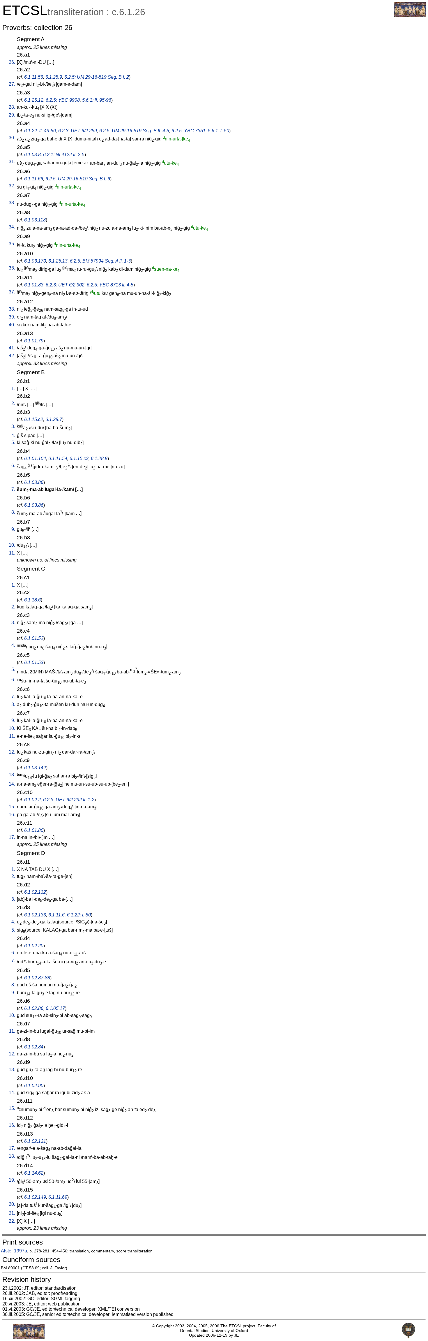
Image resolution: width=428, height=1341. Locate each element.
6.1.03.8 (32, 154)
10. (12, 545)
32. (12, 185)
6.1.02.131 (35, 1141)
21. (12, 1213)
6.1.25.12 (33, 100)
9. (13, 529)
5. (13, 442)
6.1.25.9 (53, 77)
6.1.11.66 (33, 178)
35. (12, 243)
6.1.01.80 (33, 830)
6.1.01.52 (33, 638)
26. (12, 62)
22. (12, 1221)
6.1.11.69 (57, 1197)
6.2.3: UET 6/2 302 (65, 284)
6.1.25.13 (58, 260)
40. (12, 324)
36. (12, 267)
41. (12, 347)
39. (12, 316)
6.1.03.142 (35, 767)
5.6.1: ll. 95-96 (96, 100)
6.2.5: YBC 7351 (188, 130)
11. (12, 552)
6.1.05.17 (55, 1008)
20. (12, 1204)
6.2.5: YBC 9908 (63, 100)
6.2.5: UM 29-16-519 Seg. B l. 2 (96, 77)
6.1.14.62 (33, 1173)
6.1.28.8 (99, 458)
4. (13, 435)
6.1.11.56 (33, 77)
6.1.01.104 (35, 458)
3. (13, 426)
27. (12, 84)
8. (13, 512)
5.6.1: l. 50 (218, 130)
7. (13, 489)
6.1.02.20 (33, 945)
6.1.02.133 (35, 914)
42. (12, 355)
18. (12, 1156)
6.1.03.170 (35, 260)
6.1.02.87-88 (37, 977)
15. (12, 806)
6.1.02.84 (33, 1046)
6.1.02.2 (32, 799)
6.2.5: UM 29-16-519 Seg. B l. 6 (77, 178)
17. (12, 837)
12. (12, 751)
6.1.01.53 (33, 662)
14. (12, 784)
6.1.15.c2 (33, 419)
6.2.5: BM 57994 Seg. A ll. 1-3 (100, 260)
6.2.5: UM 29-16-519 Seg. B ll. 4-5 (134, 130)
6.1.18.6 (32, 599)
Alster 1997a (14, 1250)
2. (13, 403)
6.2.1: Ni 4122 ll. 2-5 (63, 154)
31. (12, 161)
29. (12, 114)
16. (12, 814)
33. (12, 202)
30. (12, 137)
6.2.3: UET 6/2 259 (77, 130)
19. (12, 1180)
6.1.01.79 (33, 340)
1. (13, 388)
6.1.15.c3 (79, 458)
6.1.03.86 (33, 482)
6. (13, 465)
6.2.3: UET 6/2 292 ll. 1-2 (68, 799)
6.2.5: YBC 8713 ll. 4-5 (110, 284)
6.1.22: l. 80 (79, 914)
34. (12, 226)
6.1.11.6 (56, 914)
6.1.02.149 (35, 1197)
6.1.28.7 (53, 419)
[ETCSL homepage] (410, 15)
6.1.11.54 (57, 458)
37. (12, 291)
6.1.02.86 (33, 1008)
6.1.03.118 (35, 219)
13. (12, 774)
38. (12, 309)
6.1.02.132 (35, 892)
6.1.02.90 (33, 1085)
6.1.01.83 (33, 284)
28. (12, 107)
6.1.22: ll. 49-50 (40, 130)
